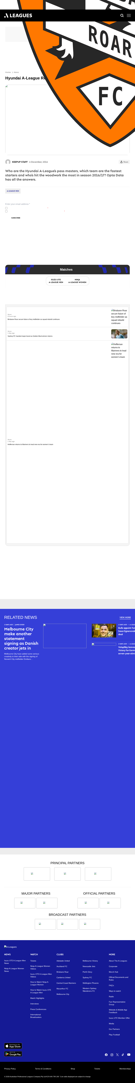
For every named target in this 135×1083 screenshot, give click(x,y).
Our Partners (114, 1029)
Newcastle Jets (89, 966)
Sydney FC (87, 977)
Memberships (125, 1069)
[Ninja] (67, 873)
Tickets (33, 961)
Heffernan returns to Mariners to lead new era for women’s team (30, 444)
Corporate (113, 966)
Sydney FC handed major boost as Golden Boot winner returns (30, 336)
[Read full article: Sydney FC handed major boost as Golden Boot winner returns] (119, 333)
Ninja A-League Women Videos (40, 967)
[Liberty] (24, 903)
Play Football (114, 1035)
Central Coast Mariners (66, 983)
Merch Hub (113, 972)
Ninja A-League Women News (14, 969)
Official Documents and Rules (118, 978)
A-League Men (13, 191)
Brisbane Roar (63, 972)
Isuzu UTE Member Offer (119, 1018)
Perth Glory (87, 972)
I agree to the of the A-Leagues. (28, 208)
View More (125, 617)
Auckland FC (62, 966)
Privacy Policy (26, 208)
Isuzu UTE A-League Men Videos (41, 975)
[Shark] (98, 873)
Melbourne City (63, 994)
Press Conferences (38, 1009)
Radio (111, 996)
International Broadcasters (35, 1015)
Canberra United (63, 977)
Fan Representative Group (117, 1003)
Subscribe (15, 218)
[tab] (56, 280)
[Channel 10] (45, 924)
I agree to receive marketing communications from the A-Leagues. (36, 211)
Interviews (34, 1004)
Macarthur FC (62, 989)
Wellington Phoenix (91, 983)
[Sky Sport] (89, 924)
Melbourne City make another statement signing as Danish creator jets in (21, 638)
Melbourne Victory (90, 961)
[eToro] (47, 903)
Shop (73, 1069)
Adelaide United (63, 961)
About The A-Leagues (118, 961)
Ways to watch (115, 991)
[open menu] (129, 15)
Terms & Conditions (43, 1069)
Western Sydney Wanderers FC (89, 989)
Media (111, 1023)
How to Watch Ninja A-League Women (39, 983)
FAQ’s (111, 985)
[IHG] (110, 903)
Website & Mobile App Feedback (118, 1011)
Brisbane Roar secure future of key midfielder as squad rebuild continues (34, 319)
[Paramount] (67, 924)
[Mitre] (88, 903)
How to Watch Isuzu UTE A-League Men (40, 991)
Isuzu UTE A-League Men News (15, 961)
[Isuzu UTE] (37, 873)
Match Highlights (37, 998)
